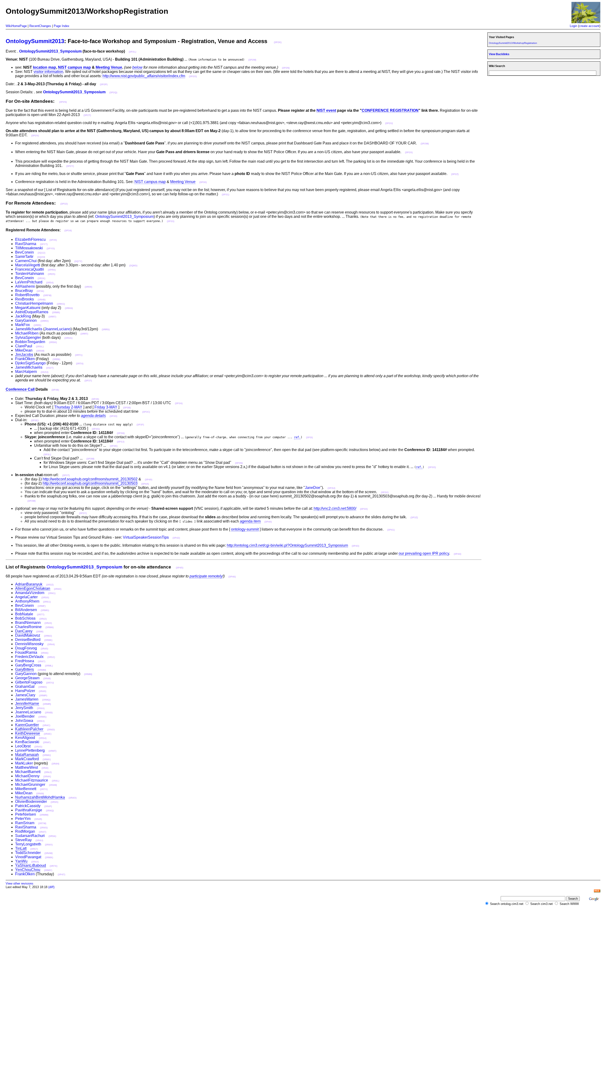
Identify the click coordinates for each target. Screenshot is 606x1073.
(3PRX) (52, 269)
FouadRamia (26, 652)
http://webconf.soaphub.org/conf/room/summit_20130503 (90, 483)
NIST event (326, 110)
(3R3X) (41, 278)
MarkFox (22, 325)
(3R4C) (46, 725)
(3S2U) (44, 372)
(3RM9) (56, 312)
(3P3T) (66, 475)
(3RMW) (44, 815)
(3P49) (148, 479)
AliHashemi (25, 286)
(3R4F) (46, 742)
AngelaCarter (26, 597)
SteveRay (23, 840)
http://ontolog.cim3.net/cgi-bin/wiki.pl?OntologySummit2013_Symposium (287, 545)
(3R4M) (53, 785)
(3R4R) (38, 819)
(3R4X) (35, 861)
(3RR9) (37, 325)
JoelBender (25, 716)
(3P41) (391, 529)
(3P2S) (63, 102)
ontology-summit (245, 529)
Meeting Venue (109, 67)
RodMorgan (25, 831)
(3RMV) (47, 759)
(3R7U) (50, 682)
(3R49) (42, 691)
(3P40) (268, 521)
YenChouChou (27, 870)
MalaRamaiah (27, 755)
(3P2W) (425, 143)
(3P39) (95, 399)
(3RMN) (88, 674)
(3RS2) (51, 657)
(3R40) (57, 589)
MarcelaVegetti (27, 265)
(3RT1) (78, 355)
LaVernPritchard (28, 282)
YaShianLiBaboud (30, 865)
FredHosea (24, 661)
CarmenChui (26, 261)
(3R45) (44, 648)
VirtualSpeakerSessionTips (146, 537)
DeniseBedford (27, 640)
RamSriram (24, 823)
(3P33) (170, 221)
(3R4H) (55, 763)
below (137, 67)
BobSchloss (25, 618)
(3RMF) (41, 606)
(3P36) (40, 291)
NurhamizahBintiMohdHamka (40, 797)
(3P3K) (113, 446)
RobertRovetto (27, 295)
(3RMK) (48, 640)
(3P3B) (127, 407)
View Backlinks (499, 54)
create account (589, 26)
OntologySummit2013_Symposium (50, 51)
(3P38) (55, 390)
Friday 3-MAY (105, 407)
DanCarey (23, 631)
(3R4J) (48, 772)
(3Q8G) (133, 265)
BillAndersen (26, 610)
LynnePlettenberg (30, 750)
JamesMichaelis (28, 329)
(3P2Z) (455, 174)
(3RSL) (40, 346)
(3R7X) (53, 866)
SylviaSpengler (28, 337)
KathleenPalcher (29, 729)
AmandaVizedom (29, 593)
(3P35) (53, 240)
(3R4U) (39, 840)
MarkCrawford (27, 759)
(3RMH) (49, 627)
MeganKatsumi (27, 308)
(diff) (51, 887)
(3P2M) (252, 59)
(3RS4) (42, 738)
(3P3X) (364, 509)
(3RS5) (54, 802)
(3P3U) (331, 488)
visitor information (48, 72)
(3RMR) (47, 704)
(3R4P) (48, 806)
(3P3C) (146, 412)
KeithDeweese (27, 733)
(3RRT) (84, 333)
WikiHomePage (16, 26)
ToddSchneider (28, 853)
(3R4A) (41, 708)
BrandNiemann (28, 623)
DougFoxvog (26, 648)
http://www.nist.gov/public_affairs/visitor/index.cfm (143, 76)
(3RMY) (48, 870)
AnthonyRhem (27, 601)
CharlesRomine (28, 627)
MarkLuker (24, 763)
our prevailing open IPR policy (424, 553)
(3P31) (225, 194)
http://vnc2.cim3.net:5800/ (335, 508)
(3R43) (48, 623)
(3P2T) (87, 115)
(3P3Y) (83, 513)
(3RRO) (44, 321)
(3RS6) (52, 836)
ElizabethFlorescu (30, 239)
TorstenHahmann (29, 274)
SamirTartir (24, 257)
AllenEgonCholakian (32, 588)
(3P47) (61, 874)
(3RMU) (47, 755)
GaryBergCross (28, 665)
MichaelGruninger (30, 784)
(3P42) (176, 537)
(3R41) (51, 593)
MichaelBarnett (27, 772)
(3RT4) (79, 363)
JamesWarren (26, 699)
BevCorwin (24, 252)
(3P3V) (384, 492)
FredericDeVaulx (29, 657)
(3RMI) (39, 631)
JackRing (23, 316)
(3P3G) (96, 429)
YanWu (21, 861)
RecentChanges (40, 26)
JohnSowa (24, 721)
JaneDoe (312, 488)
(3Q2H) (41, 257)
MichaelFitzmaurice (31, 780)
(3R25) (51, 274)
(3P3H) (121, 433)
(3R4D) (51, 729)
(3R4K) (47, 776)
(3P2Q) (113, 92)
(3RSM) (40, 350)
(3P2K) (277, 42)
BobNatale (24, 614)
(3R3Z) (49, 584)
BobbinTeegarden (30, 342)
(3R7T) (40, 614)
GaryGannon (26, 320)
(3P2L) (132, 51)
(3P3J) (120, 441)
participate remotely (206, 576)
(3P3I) (309, 437)
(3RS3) (41, 721)
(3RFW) (47, 295)
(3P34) (68, 230)
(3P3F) (140, 424)
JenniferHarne (27, 704)
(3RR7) (52, 316)
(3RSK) (53, 342)
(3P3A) (179, 403)
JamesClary (25, 695)
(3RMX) (49, 857)
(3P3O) (432, 467)
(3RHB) (41, 299)
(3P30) (203, 182)
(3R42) (43, 618)
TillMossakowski (29, 248)
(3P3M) (90, 458)
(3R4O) (72, 797)
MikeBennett (25, 789)
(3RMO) (42, 687)
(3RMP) (43, 695)
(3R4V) (49, 844)
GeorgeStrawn (27, 678)
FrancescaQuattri (29, 269)
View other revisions (19, 883)
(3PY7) (44, 244)
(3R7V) (44, 789)
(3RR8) (56, 359)
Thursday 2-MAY (68, 407)
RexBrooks (24, 299)
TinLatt (21, 848)
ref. (297, 437)
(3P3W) (31, 501)
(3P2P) (103, 84)
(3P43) (355, 546)
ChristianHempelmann (34, 303)
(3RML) (49, 665)
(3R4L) (55, 780)
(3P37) (88, 380)
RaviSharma (25, 244)
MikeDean (23, 350)
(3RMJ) (48, 636)
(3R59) (88, 287)
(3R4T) (42, 832)
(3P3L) (47, 454)
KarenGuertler (27, 725)
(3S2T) (49, 368)
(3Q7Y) (78, 261)
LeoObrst (23, 746)
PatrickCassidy (27, 806)
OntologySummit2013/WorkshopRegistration (513, 43)
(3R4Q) (50, 810)
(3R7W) (42, 823)
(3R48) (47, 678)
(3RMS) (42, 716)
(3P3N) (239, 463)
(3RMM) (42, 670)
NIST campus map (74, 67)
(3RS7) (34, 849)
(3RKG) (61, 304)
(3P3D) (113, 416)
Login (573, 26)
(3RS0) (45, 597)
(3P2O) (193, 76)
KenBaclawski (27, 742)
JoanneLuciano (58, 329)
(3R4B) (49, 712)
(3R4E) (47, 734)
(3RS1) (47, 601)
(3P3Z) (414, 517)
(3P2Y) (70, 166)
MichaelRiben (27, 333)
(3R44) (51, 644)
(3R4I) (45, 768)
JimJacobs (24, 355)
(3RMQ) (46, 699)
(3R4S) (44, 827)
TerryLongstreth (28, 844)
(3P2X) (409, 152)
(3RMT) (52, 751)
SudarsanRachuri (30, 836)
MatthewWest (26, 767)
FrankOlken (25, 359)
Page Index (61, 26)
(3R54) (49, 282)
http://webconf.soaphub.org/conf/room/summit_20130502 (90, 479)
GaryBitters (24, 669)
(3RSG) (68, 338)
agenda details (93, 416)
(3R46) (44, 653)
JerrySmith (24, 708)
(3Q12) (41, 252)
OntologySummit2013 (35, 41)
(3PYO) (51, 248)
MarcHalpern (26, 372)
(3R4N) (40, 793)
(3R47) (41, 661)
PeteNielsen (25, 814)
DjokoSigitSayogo (30, 363)
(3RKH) (69, 308)
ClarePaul (23, 346)
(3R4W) (49, 853)
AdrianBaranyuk (28, 584)
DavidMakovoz (27, 635)
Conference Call (20, 389)
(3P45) (179, 567)
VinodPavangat (28, 857)
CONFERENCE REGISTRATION (390, 110)
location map (44, 67)
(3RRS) (106, 329)
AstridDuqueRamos (31, 312)
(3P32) (64, 203)
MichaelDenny (27, 776)
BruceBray (24, 291)
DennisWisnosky (29, 644)
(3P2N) (286, 68)
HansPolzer (25, 691)
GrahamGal (25, 686)
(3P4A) (145, 484)
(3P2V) (35, 135)
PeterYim (23, 819)
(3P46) (232, 576)
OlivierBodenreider (31, 802)
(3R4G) (38, 746)
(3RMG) (45, 610)
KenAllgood (25, 738)
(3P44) (457, 554)
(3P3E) (35, 420)
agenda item (250, 521)
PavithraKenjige (28, 810)
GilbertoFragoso (28, 682)
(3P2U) (389, 123)
